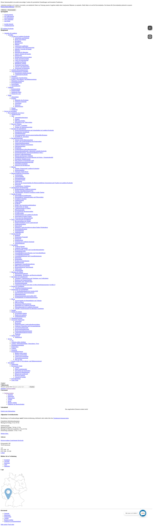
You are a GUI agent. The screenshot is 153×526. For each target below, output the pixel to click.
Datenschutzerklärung (7, 7)
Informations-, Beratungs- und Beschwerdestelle (28, 275)
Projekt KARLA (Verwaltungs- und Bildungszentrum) (26, 361)
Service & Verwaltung (10, 111)
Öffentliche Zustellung (17, 81)
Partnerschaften (15, 90)
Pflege (13, 299)
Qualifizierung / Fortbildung (23, 186)
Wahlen (13, 108)
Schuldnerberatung (20, 133)
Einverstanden (11, 10)
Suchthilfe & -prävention (22, 136)
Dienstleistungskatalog (17, 345)
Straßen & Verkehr (16, 312)
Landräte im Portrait (20, 62)
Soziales (13, 310)
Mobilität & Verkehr (20, 63)
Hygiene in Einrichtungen (22, 261)
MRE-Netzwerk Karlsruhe (22, 265)
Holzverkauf (18, 226)
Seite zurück (4, 524)
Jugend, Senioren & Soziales (23, 54)
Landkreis (10, 87)
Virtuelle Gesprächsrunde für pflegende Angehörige (29, 308)
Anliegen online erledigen (18, 342)
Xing (5, 464)
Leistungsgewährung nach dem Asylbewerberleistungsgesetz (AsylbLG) (35, 284)
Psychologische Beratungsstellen (24, 211)
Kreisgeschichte (15, 89)
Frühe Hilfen (18, 202)
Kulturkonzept (19, 240)
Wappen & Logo (16, 93)
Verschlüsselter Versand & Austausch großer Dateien (29, 192)
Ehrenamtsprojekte (20, 178)
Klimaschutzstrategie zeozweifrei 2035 (25, 296)
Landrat (17, 367)
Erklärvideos (14, 347)
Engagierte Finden (20, 179)
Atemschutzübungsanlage (22, 143)
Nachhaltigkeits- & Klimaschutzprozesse (26, 297)
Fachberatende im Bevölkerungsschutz (25, 149)
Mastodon (7, 466)
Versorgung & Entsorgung (22, 68)
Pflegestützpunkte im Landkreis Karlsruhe (26, 307)
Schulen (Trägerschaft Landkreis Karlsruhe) (27, 168)
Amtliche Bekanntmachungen (19, 70)
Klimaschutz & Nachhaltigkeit (19, 289)
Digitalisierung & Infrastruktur (19, 187)
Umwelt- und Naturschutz (22, 66)
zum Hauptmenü (9, 18)
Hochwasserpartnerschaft (22, 329)
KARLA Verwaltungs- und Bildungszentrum (23, 79)
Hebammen (18, 257)
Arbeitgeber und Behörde (22, 38)
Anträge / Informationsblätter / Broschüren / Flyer (25, 343)
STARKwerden (19, 213)
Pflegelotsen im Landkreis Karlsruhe (25, 305)
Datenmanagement (20, 146)
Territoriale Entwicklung (22, 65)
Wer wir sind (18, 359)
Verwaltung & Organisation (22, 370)
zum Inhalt (7, 21)
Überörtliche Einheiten (21, 163)
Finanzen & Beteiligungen (22, 372)
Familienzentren (19, 200)
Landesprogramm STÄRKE (23, 208)
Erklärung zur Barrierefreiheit (16, 404)
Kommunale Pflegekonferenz (23, 304)
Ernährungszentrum (20, 224)
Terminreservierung (16, 318)
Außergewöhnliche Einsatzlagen (24, 144)
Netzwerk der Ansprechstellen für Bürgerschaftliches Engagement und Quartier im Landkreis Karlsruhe (44, 183)
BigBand (17, 235)
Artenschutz (18, 321)
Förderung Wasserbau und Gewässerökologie (27, 326)
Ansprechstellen (19, 176)
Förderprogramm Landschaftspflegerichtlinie (27, 324)
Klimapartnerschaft (20, 294)
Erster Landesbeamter (21, 369)
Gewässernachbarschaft (21, 327)
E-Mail (3, 453)
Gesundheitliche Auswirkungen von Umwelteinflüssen (30, 253)
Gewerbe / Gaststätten (21, 125)
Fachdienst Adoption (20, 199)
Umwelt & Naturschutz (17, 319)
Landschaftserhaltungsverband (23, 332)
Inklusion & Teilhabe (17, 272)
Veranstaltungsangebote (21, 358)
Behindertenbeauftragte (21, 273)
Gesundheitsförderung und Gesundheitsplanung (28, 256)
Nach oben (11, 524)
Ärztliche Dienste (20, 246)
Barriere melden (12, 402)
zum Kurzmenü (8, 14)
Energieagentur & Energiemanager (24, 292)
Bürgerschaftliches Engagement (20, 173)
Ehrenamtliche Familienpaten (23, 195)
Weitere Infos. (4, 433)
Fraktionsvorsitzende (20, 101)
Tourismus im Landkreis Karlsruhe (24, 241)
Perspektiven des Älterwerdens (23, 122)
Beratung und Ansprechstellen (23, 280)
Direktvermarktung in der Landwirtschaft (26, 222)
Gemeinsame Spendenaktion (19, 78)
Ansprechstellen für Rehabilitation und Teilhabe (28, 300)
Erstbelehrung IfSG (20, 251)
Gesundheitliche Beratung (22, 254)
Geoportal (14, 350)
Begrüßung (18, 41)
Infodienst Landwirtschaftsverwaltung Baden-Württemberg (31, 227)
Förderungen (18, 181)
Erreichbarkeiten (16, 378)
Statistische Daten (16, 92)
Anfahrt (10, 399)
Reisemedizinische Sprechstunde (24, 267)
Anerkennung (19, 175)
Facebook (7, 460)
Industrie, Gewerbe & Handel (23, 49)
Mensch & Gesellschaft (21, 374)
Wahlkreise (14, 109)
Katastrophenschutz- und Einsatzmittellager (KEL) (29, 152)
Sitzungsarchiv (19, 106)
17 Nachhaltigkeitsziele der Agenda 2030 (26, 291)
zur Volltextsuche (9, 16)
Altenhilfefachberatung (21, 117)
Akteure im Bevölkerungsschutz (24, 140)
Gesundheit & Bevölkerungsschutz (24, 47)
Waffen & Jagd (15, 335)
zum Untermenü (8, 19)
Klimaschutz (18, 55)
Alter (12, 116)
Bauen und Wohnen (20, 39)
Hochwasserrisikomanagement (23, 331)
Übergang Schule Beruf (21, 171)
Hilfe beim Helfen (20, 121)
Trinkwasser (18, 269)
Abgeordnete (15, 97)
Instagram (7, 463)
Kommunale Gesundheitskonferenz (25, 264)
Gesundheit (14, 245)
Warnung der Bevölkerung (22, 165)
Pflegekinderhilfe (19, 210)
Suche (9, 401)
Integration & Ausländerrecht (19, 277)
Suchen (32, 387)
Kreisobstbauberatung (21, 229)
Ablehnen (3, 10)
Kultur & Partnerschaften (22, 58)
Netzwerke (18, 184)
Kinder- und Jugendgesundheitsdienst (25, 205)
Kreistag (13, 98)
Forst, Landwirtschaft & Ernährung (21, 219)
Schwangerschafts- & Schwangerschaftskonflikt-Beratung (31, 135)
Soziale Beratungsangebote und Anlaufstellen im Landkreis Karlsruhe (34, 130)
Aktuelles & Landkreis (10, 33)
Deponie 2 (14, 76)
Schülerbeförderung (20, 316)
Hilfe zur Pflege (19, 302)
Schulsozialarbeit (19, 170)
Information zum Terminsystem (23, 281)
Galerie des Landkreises (21, 46)
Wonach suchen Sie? (6, 387)
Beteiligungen (19, 43)
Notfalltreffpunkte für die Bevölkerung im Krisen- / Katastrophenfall (34, 157)
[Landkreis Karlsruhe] (7, 28)
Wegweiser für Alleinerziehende (24, 218)
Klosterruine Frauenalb (21, 237)
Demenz (17, 119)
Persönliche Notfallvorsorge (22, 159)
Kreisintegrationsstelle (21, 283)
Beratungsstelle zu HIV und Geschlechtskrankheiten (29, 249)
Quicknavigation (10, 388)
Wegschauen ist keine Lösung (23, 216)
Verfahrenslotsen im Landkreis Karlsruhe (26, 214)
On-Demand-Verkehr (21, 313)
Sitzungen (17, 105)
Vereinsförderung (20, 243)
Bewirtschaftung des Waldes (23, 221)
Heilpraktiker (18, 259)
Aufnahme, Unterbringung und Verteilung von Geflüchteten (31, 278)
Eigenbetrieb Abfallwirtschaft (23, 73)
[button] (8, 411)
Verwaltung (11, 362)
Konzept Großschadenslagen (23, 154)
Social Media (15, 84)
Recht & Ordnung (20, 375)
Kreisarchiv (18, 238)
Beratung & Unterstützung (18, 128)
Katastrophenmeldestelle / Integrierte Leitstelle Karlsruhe (30, 151)
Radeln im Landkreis (21, 315)
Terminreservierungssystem (61, 418)
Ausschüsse (18, 103)
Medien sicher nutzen (21, 353)
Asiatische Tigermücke (21, 248)
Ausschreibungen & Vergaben (19, 71)
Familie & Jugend (16, 194)
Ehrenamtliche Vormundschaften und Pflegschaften (29, 197)
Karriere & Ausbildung (17, 286)
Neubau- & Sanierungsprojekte (23, 127)
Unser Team (14, 380)
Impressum (11, 396)
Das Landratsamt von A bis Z (16, 113)
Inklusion (17, 50)
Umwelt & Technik (20, 377)
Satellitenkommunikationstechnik (24, 162)
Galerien (13, 348)
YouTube (6, 461)
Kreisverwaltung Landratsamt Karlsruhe (12, 440)
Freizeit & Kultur (16, 234)
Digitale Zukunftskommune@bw (24, 191)
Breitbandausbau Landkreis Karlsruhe (25, 189)
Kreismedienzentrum (17, 351)
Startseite (3, 388)
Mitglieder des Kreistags (21, 100)
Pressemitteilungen (16, 82)
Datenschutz (14, 364)
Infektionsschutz (19, 262)
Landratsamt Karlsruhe (21, 74)
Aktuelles (10, 35)
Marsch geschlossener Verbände (24, 156)
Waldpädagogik (19, 232)
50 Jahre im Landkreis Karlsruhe (20, 36)
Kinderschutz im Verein (21, 206)
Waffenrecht (18, 337)
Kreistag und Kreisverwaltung (23, 57)
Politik (9, 95)
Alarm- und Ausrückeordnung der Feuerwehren (28, 141)
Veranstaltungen (15, 85)
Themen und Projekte (21, 355)
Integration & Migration (21, 52)
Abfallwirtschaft (15, 114)
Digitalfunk (18, 148)
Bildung (17, 44)
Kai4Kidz (17, 203)
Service (10, 339)
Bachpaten (18, 323)
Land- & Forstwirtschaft (21, 60)
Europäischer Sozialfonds (22, 132)
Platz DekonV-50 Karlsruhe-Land (24, 160)
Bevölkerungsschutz (17, 138)
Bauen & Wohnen (16, 124)
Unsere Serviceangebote (21, 356)
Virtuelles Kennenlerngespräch (23, 288)
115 (12, 340)
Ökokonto (18, 334)
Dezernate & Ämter (16, 366)
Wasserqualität (19, 270)
